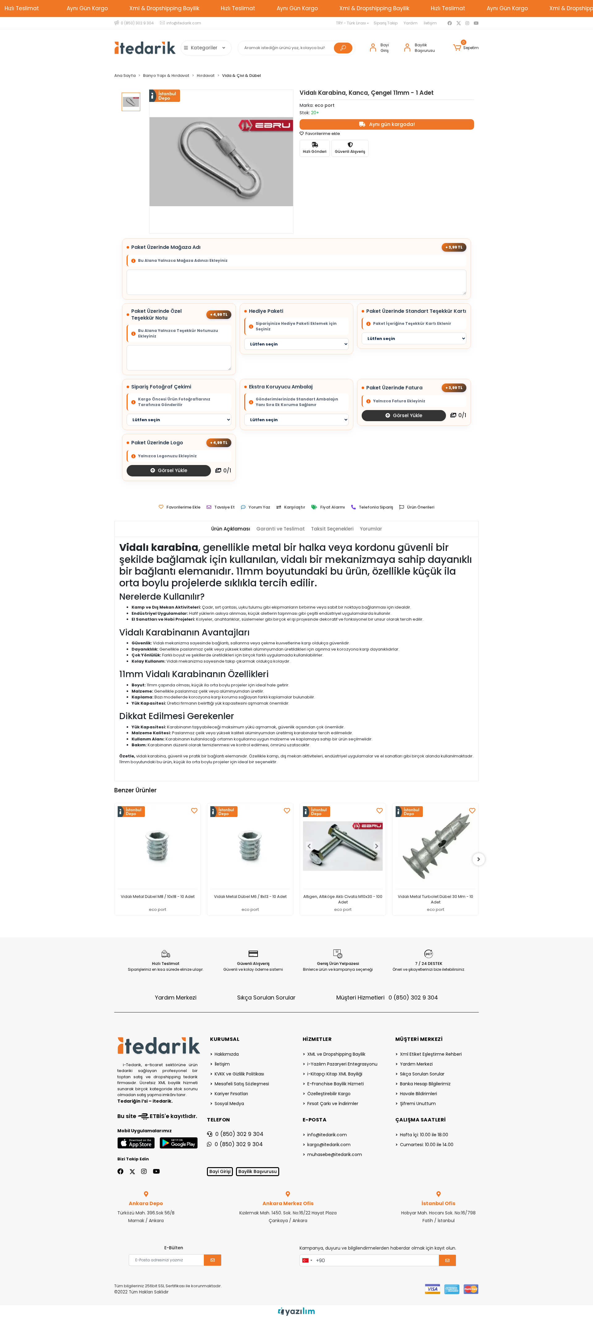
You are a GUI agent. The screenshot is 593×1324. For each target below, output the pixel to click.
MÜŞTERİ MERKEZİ (419, 1039)
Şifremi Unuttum (418, 1103)
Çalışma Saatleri (420, 1119)
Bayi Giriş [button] (385, 47)
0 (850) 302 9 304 (239, 1134)
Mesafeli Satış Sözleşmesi (242, 1084)
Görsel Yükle (407, 415)
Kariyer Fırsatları (231, 1094)
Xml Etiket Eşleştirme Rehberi (431, 1054)
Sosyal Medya (229, 1103)
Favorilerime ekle (322, 133)
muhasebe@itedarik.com (334, 1154)
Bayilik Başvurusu (257, 1171)
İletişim (430, 23)
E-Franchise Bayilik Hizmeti (335, 1084)
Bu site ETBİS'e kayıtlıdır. (157, 1116)
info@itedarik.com (327, 1135)
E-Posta (315, 1119)
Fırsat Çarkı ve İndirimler (332, 1103)
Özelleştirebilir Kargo (329, 1094)
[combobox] (307, 1260)
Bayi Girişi (219, 1171)
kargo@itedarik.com (329, 1145)
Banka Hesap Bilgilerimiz (425, 1084)
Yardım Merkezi (175, 997)
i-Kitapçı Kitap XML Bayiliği (334, 1074)
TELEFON (218, 1119)
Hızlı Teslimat (22, 8)
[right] (478, 859)
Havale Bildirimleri (418, 1094)
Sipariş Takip (385, 23)
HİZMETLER (317, 1039)
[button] (466, 48)
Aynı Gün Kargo (87, 8)
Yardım (411, 23)
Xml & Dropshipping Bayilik (164, 8)
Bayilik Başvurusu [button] (425, 47)
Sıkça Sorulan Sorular (266, 997)
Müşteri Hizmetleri (387, 997)
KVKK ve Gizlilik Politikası (239, 1074)
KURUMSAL (224, 1039)
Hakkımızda (227, 1054)
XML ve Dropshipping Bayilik (336, 1054)
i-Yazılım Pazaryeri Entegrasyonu (342, 1064)
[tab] (230, 529)
